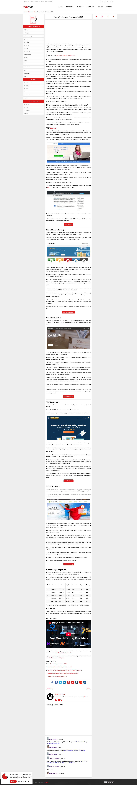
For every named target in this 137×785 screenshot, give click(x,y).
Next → (88, 688)
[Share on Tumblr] (76, 682)
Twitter (49, 657)
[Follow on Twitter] (61, 700)
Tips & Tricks (28, 67)
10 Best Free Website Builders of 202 (57, 676)
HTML (26, 48)
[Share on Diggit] (85, 682)
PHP (26, 60)
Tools (80, 6)
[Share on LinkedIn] (64, 682)
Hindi (31, 1)
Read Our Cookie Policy (23, 781)
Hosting (27, 42)
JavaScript (27, 51)
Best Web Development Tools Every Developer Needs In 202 (63, 673)
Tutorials (70, 6)
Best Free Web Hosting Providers (64, 652)
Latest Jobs (27, 110)
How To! (27, 45)
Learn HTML (28, 95)
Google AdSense (29, 39)
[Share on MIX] (72, 682)
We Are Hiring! (49, 1)
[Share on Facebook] (56, 682)
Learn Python (28, 82)
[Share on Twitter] (60, 682)
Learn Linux (28, 91)
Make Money (28, 54)
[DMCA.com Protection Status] (109, 782)
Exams (101, 6)
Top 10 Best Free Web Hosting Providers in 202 (60, 667)
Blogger (27, 29)
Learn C (27, 88)
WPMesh (36, 1)
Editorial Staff (60, 694)
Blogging (27, 33)
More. (26, 98)
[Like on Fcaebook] (59, 700)
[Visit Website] (56, 700)
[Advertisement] (68, 31)
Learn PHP (27, 85)
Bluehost (52, 128)
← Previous (49, 688)
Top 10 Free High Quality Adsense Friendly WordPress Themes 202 (65, 670)
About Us (27, 1)
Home (61, 6)
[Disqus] (68, 756)
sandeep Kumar (83, 696)
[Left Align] (96, 16)
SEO (26, 64)
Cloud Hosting (28, 36)
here (48, 187)
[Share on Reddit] (81, 682)
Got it (13, 781)
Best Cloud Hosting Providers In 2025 (65, 55)
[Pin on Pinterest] (68, 682)
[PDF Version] (102, 16)
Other (26, 57)
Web (26, 70)
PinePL (46, 782)
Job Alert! (42, 1)
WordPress (27, 76)
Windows (27, 73)
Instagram (61, 657)
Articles (109, 6)
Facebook (53, 657)
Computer (90, 6)
